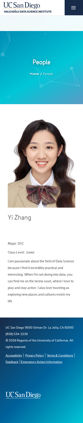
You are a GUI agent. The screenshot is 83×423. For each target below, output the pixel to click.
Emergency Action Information (41, 362)
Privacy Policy (34, 355)
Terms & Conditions (60, 355)
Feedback (12, 362)
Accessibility (14, 355)
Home (34, 73)
